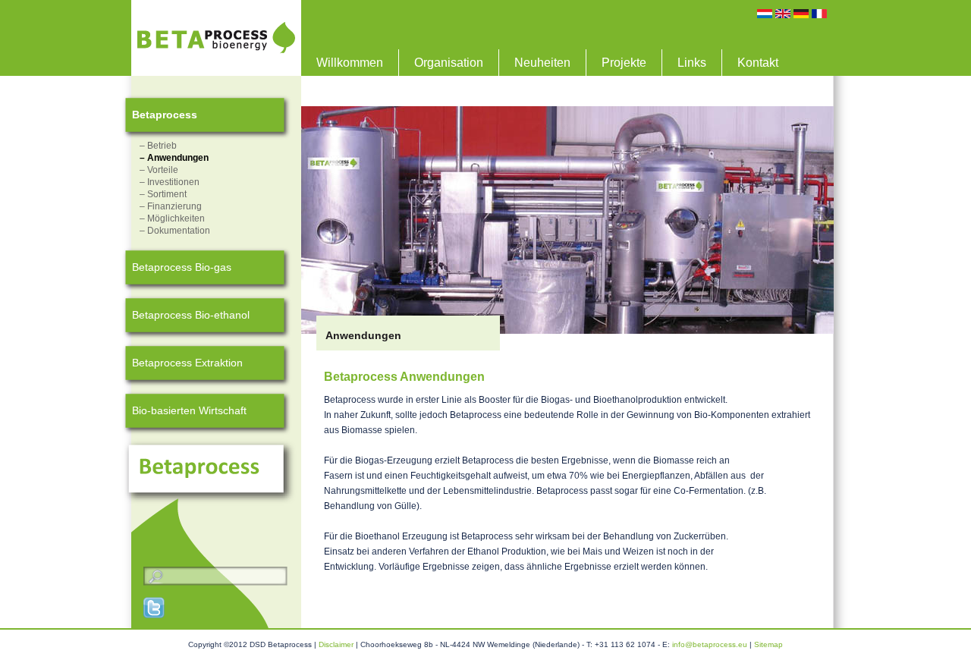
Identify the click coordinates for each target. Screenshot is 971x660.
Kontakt (757, 62)
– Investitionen (170, 182)
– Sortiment (163, 194)
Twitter (154, 607)
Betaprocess (164, 114)
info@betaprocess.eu (709, 644)
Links (691, 62)
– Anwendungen (174, 157)
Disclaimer (336, 644)
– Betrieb (158, 145)
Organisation (448, 62)
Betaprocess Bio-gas (181, 267)
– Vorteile (159, 170)
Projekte (624, 62)
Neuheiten (542, 62)
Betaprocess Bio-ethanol (191, 315)
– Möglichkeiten (172, 218)
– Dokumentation (175, 230)
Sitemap (768, 644)
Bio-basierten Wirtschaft (189, 410)
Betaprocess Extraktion (187, 363)
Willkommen (349, 62)
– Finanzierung (171, 206)
